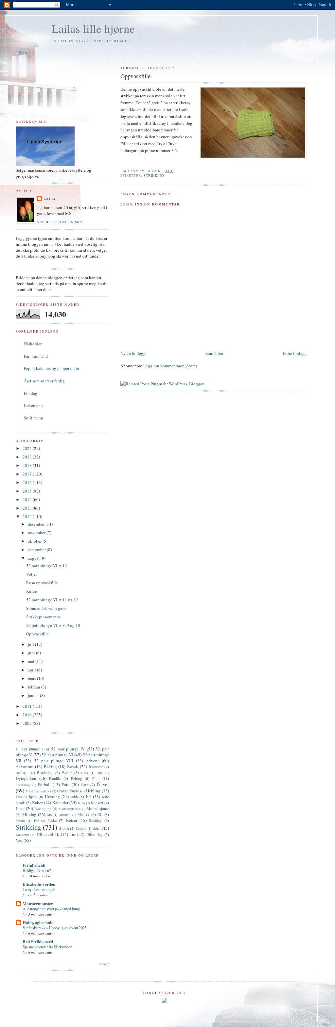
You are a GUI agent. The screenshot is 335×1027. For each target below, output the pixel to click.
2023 (28, 457)
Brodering (45, 772)
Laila (50, 198)
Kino (81, 803)
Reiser (71, 820)
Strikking (154, 175)
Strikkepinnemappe (43, 617)
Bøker (67, 772)
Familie (55, 778)
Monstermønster (38, 903)
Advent (92, 761)
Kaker (37, 802)
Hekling (93, 791)
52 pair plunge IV (68, 749)
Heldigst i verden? (37, 870)
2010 (28, 715)
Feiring (76, 778)
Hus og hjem (26, 796)
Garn (84, 784)
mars (32, 678)
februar (34, 687)
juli (31, 644)
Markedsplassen (69, 808)
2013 (28, 508)
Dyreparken (26, 778)
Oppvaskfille (37, 634)
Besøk (72, 766)
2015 (28, 491)
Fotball (44, 784)
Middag (29, 814)
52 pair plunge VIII (53, 761)
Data (84, 772)
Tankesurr (22, 834)
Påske (52, 820)
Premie (21, 820)
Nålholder (33, 344)
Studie (64, 828)
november (37, 532)
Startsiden (214, 353)
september (37, 549)
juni (32, 653)
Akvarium (24, 766)
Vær (19, 840)
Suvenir (81, 828)
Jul (88, 797)
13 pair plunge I (29, 748)
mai (31, 661)
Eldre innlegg (295, 353)
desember (36, 524)
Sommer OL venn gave (46, 608)
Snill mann (33, 418)
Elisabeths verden (39, 884)
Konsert (97, 802)
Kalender (60, 802)
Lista (20, 808)
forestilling (23, 785)
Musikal (64, 814)
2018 (28, 465)
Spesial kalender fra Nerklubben (47, 946)
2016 (28, 482)
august (34, 558)
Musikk (83, 814)
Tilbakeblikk (47, 834)
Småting (95, 820)
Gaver (103, 784)
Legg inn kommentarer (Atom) (170, 366)
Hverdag (52, 797)
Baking (50, 766)
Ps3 (36, 820)
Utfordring (94, 834)
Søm (96, 828)
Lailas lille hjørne (93, 28)
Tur (73, 834)
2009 (28, 723)
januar (34, 695)
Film (95, 778)
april (32, 670)
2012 (28, 516)
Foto (66, 784)
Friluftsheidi (34, 865)
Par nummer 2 (36, 356)
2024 (28, 448)
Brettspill (22, 772)
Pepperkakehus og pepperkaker (51, 368)
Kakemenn (33, 405)
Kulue (31, 591)
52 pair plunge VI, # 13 (46, 566)
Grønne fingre (68, 790)
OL (99, 814)
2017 (28, 474)
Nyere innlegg (133, 353)
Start (23, 53)
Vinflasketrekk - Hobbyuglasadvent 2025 (55, 927)
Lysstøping (42, 808)
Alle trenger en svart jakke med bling (51, 908)
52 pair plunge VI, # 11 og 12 (52, 600)
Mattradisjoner (98, 808)
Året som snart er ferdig (44, 381)
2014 (28, 499)
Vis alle (104, 964)
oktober (35, 541)
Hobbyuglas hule (38, 922)
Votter (31, 574)
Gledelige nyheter (38, 791)
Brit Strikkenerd (38, 941)
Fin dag (30, 393)
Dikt (100, 772)
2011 (28, 706)
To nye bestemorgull (39, 889)
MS (49, 814)
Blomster (96, 766)
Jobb (74, 796)
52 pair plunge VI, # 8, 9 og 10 (53, 625)
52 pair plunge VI (57, 755)
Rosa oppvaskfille (42, 583)
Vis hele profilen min (59, 222)
